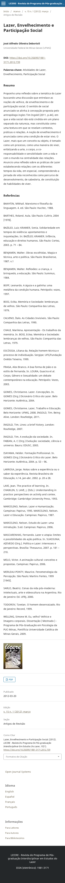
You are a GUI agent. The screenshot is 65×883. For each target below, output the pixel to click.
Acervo (16, 11)
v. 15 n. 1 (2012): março (37, 11)
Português (11, 807)
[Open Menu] (3, 3)
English (9, 791)
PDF (10, 679)
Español (9, 796)
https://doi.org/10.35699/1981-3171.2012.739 (26, 749)
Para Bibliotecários (14, 838)
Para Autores (12, 832)
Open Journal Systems (18, 771)
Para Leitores (12, 827)
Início (6, 11)
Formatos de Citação (16, 756)
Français (10, 801)
